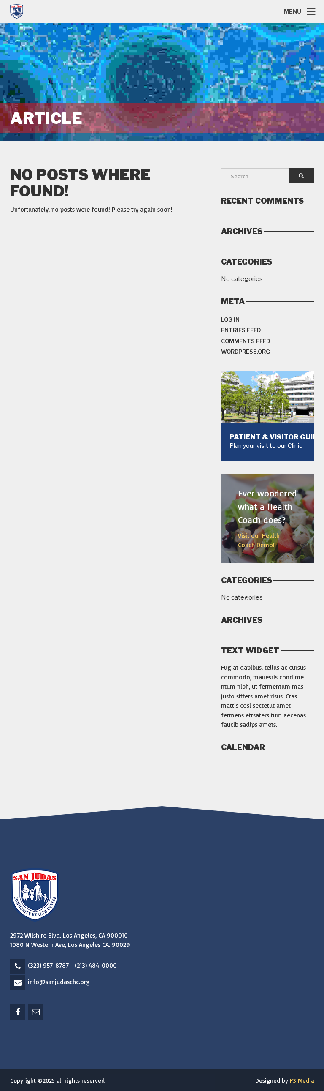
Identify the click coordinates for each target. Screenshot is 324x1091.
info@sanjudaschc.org (59, 982)
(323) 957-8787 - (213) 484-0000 (72, 965)
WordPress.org (245, 351)
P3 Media (302, 1080)
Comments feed (245, 341)
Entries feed (241, 330)
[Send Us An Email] (36, 1012)
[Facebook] (18, 1012)
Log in (230, 319)
